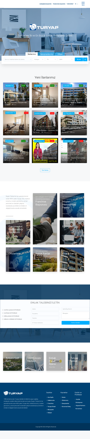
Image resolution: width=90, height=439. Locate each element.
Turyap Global (52, 406)
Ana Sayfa (50, 397)
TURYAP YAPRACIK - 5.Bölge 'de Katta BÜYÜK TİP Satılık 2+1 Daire (15, 127)
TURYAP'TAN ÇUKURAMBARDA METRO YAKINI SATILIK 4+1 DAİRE (44, 127)
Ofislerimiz (65, 400)
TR (75, 4)
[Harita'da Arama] (85, 59)
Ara (79, 59)
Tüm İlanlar (45, 170)
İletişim (50, 412)
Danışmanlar (65, 403)
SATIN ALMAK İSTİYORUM (12, 310)
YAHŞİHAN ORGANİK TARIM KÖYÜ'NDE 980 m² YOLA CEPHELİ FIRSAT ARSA (72, 154)
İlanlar (64, 397)
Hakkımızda (51, 400)
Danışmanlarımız (46, 54)
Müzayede (51, 409)
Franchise (50, 403)
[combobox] (39, 59)
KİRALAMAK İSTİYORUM (11, 316)
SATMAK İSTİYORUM (10, 313)
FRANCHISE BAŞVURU (59, 4)
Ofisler (60, 54)
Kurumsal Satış (66, 406)
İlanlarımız (32, 54)
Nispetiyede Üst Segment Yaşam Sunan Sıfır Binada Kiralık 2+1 (72, 99)
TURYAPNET (70, 4)
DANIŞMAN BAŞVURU (46, 4)
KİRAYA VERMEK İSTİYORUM (13, 319)
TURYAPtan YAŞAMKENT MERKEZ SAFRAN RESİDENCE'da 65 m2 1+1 (15, 155)
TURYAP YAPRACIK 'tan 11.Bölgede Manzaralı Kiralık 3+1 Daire (45, 99)
